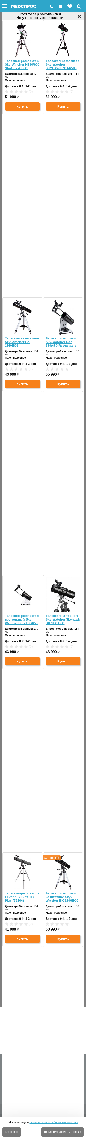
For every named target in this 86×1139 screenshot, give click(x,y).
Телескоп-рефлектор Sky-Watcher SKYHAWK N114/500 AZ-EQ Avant (63, 64)
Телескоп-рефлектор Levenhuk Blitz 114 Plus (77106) (22, 896)
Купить (22, 106)
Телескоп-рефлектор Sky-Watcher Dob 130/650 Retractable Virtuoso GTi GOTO (63, 341)
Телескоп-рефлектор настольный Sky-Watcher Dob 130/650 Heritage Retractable (22, 619)
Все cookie (12, 1131)
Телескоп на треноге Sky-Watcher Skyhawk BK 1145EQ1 (63, 619)
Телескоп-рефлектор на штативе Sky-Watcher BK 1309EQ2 (63, 896)
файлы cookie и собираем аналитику (54, 1122)
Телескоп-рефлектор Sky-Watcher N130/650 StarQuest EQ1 (22, 64)
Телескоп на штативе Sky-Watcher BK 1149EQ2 (22, 341)
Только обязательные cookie (62, 1131)
